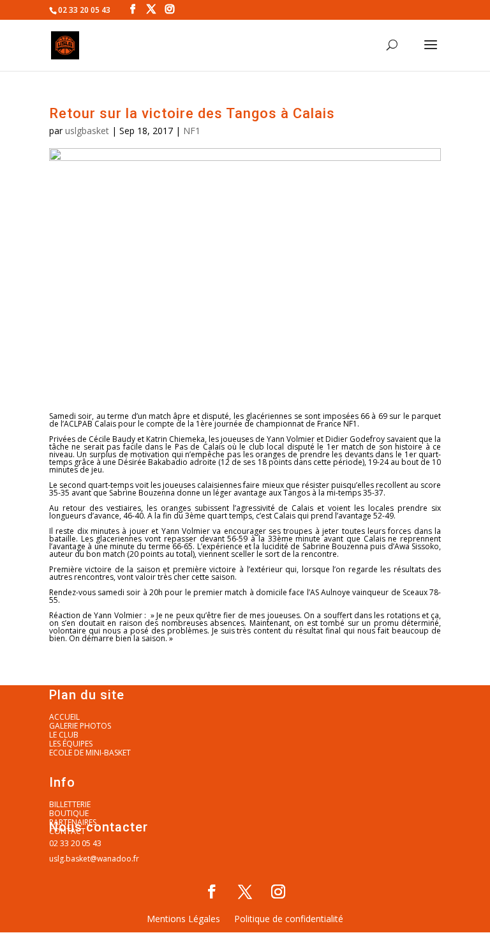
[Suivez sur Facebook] (212, 891)
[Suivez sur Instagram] (278, 891)
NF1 (191, 131)
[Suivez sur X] (245, 891)
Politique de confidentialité (288, 919)
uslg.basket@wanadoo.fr (94, 858)
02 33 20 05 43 (75, 843)
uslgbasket (87, 131)
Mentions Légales (183, 919)
